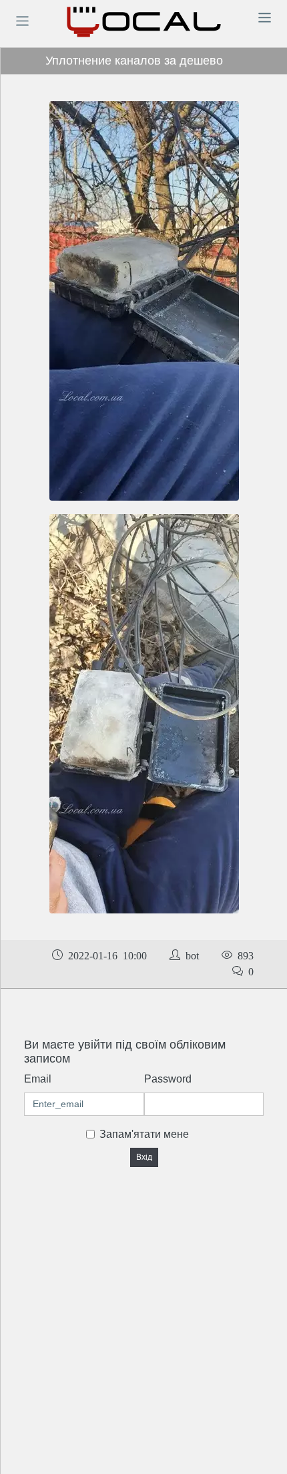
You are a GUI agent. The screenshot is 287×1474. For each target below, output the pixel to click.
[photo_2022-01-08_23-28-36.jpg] (144, 713)
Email (37, 1079)
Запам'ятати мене (144, 1134)
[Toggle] (22, 20)
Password (168, 1079)
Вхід (144, 1157)
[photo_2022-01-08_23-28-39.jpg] (144, 300)
